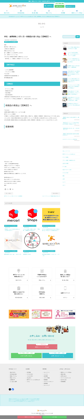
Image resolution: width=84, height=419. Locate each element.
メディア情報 (47, 377)
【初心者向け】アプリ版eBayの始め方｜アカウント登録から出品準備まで (74, 93)
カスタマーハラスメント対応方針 (70, 139)
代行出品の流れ (21, 12)
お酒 (64, 179)
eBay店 (28, 377)
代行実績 (63, 12)
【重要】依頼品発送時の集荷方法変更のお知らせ (71, 134)
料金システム (49, 12)
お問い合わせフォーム (57, 354)
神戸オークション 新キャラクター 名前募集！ (13, 196)
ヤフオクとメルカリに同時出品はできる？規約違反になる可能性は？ (73, 86)
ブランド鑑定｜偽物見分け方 (69, 160)
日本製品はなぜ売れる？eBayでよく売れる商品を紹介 (74, 105)
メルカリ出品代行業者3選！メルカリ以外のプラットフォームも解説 (73, 54)
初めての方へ (7, 12)
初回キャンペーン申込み (77, 12)
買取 (64, 175)
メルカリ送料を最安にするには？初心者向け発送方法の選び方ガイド (73, 80)
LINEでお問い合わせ (26, 354)
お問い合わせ (64, 376)
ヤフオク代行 (65, 172)
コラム (28, 381)
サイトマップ (47, 385)
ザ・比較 (64, 166)
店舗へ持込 (63, 374)
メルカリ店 (29, 376)
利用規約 (46, 379)
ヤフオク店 (29, 374)
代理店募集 (63, 381)
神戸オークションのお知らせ (69, 154)
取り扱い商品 (35, 12)
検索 (78, 36)
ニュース (46, 374)
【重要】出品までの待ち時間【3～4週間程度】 (71, 118)
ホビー (64, 185)
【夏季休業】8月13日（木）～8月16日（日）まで (71, 129)
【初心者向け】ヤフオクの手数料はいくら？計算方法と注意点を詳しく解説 (73, 99)
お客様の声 (12, 379)
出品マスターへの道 (67, 169)
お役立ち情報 (65, 163)
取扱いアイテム (13, 376)
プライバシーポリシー (48, 381)
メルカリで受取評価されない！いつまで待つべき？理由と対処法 (73, 60)
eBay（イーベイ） (67, 151)
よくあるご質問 (13, 381)
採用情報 (46, 383)
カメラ (64, 182)
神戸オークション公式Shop (33, 379)
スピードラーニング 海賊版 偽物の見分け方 (51, 196)
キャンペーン (47, 372)
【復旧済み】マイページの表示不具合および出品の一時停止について (71, 123)
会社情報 (46, 376)
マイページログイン (65, 377)
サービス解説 (65, 157)
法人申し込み (64, 379)
